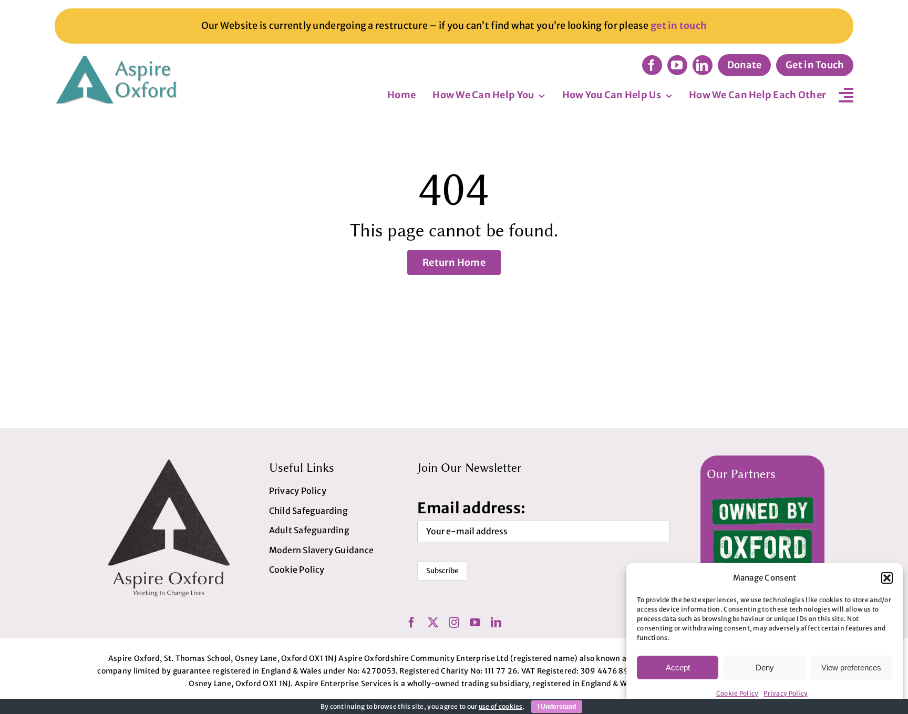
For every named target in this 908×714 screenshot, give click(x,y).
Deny (765, 667)
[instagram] (454, 622)
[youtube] (677, 65)
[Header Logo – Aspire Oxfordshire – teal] (118, 60)
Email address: (471, 508)
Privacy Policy (785, 693)
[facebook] (652, 65)
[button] (887, 578)
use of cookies (501, 706)
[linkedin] (703, 65)
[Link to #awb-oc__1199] (846, 95)
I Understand (557, 706)
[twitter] (433, 622)
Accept (678, 667)
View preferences (851, 667)
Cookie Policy (737, 693)
